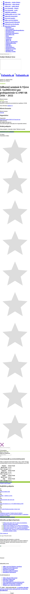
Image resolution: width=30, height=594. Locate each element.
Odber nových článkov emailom (12, 566)
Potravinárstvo (10, 47)
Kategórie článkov (9, 26)
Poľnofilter (9, 46)
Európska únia (10, 31)
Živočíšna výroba (11, 51)
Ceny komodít (10, 29)
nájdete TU (10, 105)
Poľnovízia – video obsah (11, 4)
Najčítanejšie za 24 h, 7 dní (11, 14)
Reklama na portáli (8, 569)
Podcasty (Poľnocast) (9, 579)
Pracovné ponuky (9, 18)
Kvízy (7, 36)
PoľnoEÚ (8, 44)
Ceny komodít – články (10, 8)
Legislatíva (9, 37)
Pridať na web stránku (5, 483)
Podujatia (2, 83)
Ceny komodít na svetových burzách (13, 582)
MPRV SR (8, 40)
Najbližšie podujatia (9, 12)
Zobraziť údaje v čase (6, 482)
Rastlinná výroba (11, 48)
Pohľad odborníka (11, 43)
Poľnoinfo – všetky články (11, 2)
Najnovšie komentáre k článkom (12, 583)
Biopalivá (8, 27)
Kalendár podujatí (8, 580)
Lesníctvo (8, 39)
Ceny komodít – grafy (10, 10)
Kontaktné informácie (9, 572)
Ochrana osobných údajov (10, 570)
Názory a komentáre (12, 41)
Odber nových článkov (10, 20)
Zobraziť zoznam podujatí (7, 517)
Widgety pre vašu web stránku (12, 585)
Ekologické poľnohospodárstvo (15, 30)
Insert (12, 593)
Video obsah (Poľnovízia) (10, 578)
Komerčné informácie (12, 33)
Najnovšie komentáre (10, 16)
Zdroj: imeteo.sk (4, 533)
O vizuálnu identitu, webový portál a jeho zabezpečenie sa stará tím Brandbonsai (14, 589)
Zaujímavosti (9, 50)
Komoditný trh (10, 34)
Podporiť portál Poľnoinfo (11, 22)
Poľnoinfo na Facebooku (11, 24)
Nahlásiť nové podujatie (7, 131)
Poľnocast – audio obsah (11, 6)
